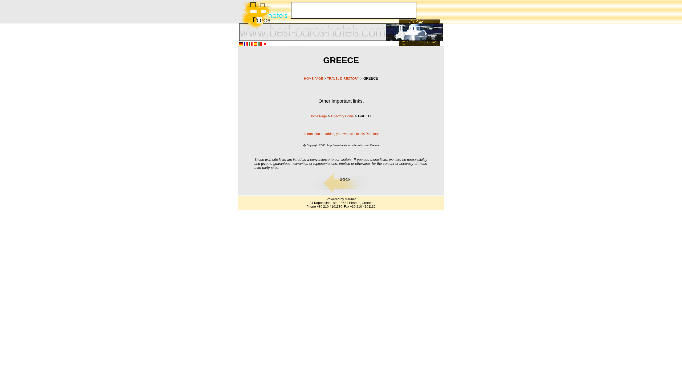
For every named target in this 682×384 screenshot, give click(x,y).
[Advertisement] (353, 10)
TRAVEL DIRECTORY (343, 79)
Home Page (318, 116)
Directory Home (342, 116)
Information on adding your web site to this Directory (341, 134)
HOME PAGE (313, 79)
